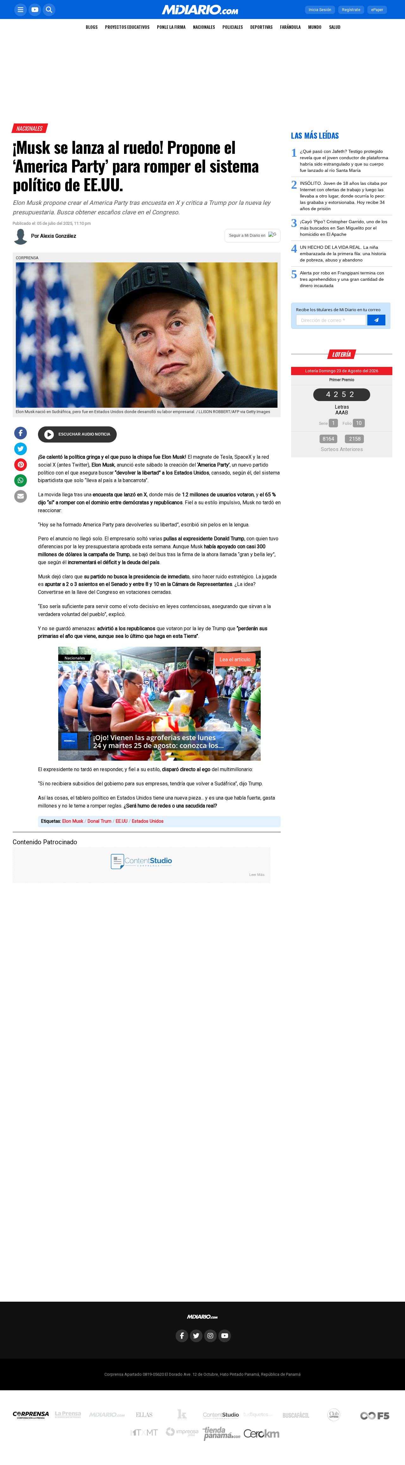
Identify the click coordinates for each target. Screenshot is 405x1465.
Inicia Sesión (320, 10)
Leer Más (257, 874)
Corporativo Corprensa (33, 1416)
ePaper (377, 10)
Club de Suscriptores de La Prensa (335, 1416)
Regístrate (351, 10)
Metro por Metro (145, 1434)
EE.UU (122, 821)
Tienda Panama (223, 1434)
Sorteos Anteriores (342, 449)
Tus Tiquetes (259, 1416)
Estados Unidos (148, 821)
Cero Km (261, 1434)
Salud (334, 26)
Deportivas (261, 26)
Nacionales (204, 26)
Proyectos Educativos (127, 26)
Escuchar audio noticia (84, 434)
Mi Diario (108, 1416)
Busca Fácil (297, 1416)
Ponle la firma (171, 26)
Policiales (232, 26)
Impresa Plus (184, 1433)
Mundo (314, 26)
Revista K (183, 1416)
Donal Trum (99, 821)
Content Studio (221, 1416)
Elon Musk (72, 821)
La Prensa (69, 1416)
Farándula (290, 26)
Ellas (145, 1416)
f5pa (375, 1416)
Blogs (91, 26)
